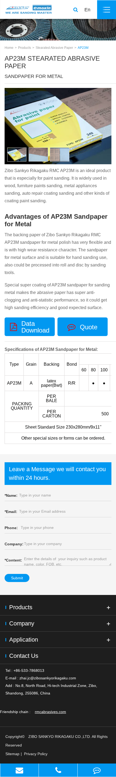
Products (24, 48)
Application (23, 639)
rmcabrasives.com (50, 712)
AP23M (83, 48)
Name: (11, 495)
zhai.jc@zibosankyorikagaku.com (47, 678)
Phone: (11, 528)
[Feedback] (97, 770)
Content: (13, 560)
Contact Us (23, 655)
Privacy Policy (35, 754)
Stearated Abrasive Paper (54, 48)
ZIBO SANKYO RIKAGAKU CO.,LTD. (59, 736)
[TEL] (58, 770)
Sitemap (12, 754)
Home (9, 48)
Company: (14, 544)
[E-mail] (19, 770)
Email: (11, 511)
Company (21, 623)
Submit (17, 578)
